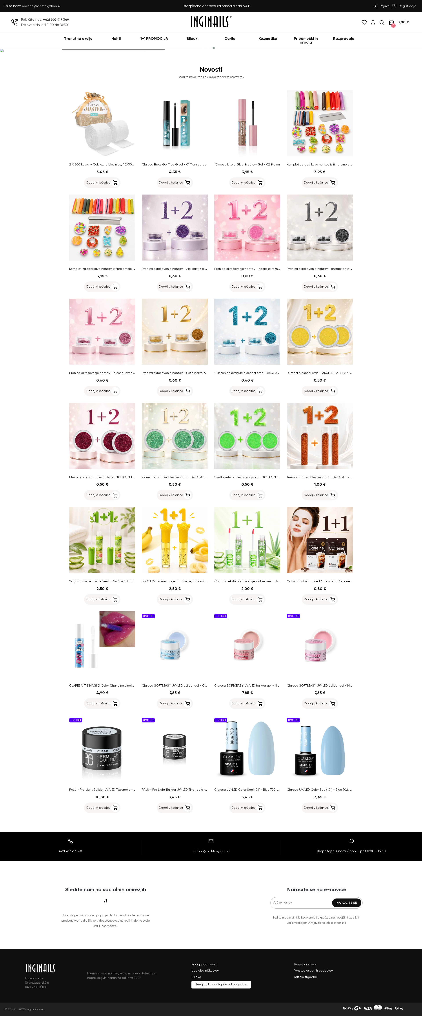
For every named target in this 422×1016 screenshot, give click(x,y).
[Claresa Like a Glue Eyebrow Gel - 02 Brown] (247, 155)
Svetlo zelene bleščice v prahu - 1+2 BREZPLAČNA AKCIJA (256, 477)
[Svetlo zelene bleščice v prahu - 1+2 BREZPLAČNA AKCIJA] (247, 468)
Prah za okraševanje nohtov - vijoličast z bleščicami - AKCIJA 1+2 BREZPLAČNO (199, 268)
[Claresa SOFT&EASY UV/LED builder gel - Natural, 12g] (247, 676)
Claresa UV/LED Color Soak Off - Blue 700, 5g (247, 789)
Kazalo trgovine (305, 977)
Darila (230, 39)
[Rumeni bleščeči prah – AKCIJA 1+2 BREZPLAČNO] (320, 363)
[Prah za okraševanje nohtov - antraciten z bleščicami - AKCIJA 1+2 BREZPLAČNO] (320, 259)
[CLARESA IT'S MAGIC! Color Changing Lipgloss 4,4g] (102, 676)
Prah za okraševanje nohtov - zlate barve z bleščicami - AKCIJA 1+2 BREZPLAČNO (201, 373)
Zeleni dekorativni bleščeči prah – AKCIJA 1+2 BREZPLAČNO (185, 477)
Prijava (384, 6)
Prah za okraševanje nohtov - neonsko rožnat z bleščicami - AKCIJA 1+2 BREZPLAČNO (277, 268)
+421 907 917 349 (56, 19)
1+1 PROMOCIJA (154, 39)
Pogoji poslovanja (204, 964)
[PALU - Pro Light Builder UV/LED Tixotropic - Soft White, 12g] (175, 780)
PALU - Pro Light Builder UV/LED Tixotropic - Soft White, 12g (185, 789)
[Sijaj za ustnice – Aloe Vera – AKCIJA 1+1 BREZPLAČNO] (102, 572)
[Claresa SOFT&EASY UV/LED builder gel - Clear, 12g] (175, 676)
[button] (203, 48)
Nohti (116, 39)
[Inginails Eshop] (211, 26)
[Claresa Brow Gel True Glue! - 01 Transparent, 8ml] (175, 155)
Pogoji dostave (305, 964)
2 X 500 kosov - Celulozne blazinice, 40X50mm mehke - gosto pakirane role (124, 164)
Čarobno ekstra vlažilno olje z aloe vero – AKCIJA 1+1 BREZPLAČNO (262, 581)
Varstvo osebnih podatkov (313, 970)
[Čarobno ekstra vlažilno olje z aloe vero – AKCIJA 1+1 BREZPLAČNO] (247, 572)
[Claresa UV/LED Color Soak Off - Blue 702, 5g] (320, 780)
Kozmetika (268, 39)
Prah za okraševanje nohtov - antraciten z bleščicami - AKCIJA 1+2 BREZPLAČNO (346, 268)
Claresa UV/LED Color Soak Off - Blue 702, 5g (320, 789)
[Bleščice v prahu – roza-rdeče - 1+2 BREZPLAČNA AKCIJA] (102, 468)
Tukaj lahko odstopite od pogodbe (221, 984)
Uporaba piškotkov (205, 970)
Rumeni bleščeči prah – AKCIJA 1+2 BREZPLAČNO (322, 373)
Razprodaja (343, 39)
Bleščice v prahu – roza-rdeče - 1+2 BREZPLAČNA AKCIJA (110, 477)
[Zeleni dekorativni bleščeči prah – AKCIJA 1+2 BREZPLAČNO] (175, 468)
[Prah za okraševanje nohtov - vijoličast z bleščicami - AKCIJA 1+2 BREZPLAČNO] (175, 259)
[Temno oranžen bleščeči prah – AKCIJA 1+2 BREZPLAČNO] (320, 468)
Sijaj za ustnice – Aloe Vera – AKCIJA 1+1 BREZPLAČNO (108, 581)
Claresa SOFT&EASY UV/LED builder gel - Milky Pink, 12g (327, 685)
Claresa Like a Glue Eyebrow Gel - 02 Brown (247, 164)
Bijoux (192, 39)
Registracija (407, 6)
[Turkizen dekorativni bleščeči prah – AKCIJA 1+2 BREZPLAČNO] (247, 363)
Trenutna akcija (78, 39)
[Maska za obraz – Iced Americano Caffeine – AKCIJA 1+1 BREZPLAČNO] (320, 572)
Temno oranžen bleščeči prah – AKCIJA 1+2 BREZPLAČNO (328, 477)
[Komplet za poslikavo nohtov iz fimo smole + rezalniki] (320, 155)
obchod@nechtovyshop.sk (41, 6)
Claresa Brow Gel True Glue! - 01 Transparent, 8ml (178, 164)
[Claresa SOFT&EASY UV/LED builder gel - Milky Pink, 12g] (320, 676)
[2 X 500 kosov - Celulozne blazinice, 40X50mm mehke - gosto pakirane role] (102, 155)
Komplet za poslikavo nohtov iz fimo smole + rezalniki (325, 164)
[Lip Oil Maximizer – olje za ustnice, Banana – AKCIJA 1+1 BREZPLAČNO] (175, 572)
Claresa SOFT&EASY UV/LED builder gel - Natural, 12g (253, 685)
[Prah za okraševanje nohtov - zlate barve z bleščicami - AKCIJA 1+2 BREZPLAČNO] (175, 363)
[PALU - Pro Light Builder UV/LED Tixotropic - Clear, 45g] (102, 780)
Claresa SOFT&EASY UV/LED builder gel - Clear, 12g (179, 685)
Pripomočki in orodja (306, 40)
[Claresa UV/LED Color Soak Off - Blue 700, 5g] (247, 780)
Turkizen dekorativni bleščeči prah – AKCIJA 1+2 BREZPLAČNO (258, 373)
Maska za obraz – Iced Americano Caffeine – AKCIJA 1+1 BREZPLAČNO (338, 581)
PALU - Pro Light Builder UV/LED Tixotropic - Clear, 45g (108, 789)
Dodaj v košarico (98, 182)
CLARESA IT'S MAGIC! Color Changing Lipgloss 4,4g (106, 685)
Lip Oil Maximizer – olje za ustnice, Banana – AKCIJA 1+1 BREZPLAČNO (192, 581)
